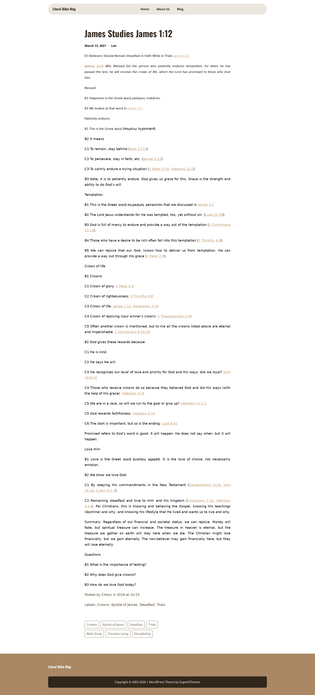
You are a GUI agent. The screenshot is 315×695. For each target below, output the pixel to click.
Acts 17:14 (138, 149)
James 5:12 (152, 159)
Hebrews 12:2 (182, 169)
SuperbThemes (189, 682)
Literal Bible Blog (64, 9)
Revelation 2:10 (146, 306)
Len (113, 46)
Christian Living (118, 634)
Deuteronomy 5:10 (205, 485)
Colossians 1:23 (200, 500)
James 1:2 (134, 108)
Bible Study (94, 634)
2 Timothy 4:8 (141, 296)
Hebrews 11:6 (133, 393)
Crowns (92, 625)
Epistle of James (113, 625)
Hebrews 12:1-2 (193, 403)
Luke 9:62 (170, 423)
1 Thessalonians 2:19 (175, 316)
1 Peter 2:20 (159, 169)
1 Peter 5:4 (125, 286)
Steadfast (136, 625)
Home (145, 9)
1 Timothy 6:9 (209, 240)
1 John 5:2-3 (105, 490)
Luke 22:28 (214, 215)
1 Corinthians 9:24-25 (132, 332)
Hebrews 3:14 (144, 413)
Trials (152, 625)
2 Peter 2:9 (155, 256)
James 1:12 (181, 56)
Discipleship (142, 634)
